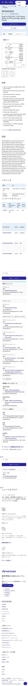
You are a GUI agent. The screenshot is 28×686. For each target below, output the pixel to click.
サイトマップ (21, 680)
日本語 (3, 674)
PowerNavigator (5, 642)
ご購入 (14, 28)
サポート (4, 523)
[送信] (16, 5)
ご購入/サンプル (5, 657)
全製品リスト (4, 6)
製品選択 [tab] (10, 34)
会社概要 (4, 604)
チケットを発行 (6, 560)
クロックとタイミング (12, 6)
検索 (20, 2)
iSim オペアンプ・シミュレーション (10, 638)
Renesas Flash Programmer (8, 633)
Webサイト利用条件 (6, 678)
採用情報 (4, 606)
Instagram (7, 594)
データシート (14, 24)
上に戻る (25, 684)
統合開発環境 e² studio (7, 628)
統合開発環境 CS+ (6, 630)
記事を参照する (6, 542)
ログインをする (8, 585)
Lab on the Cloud (6, 645)
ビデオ (3, 621)
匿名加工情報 (5, 680)
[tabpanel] (14, 537)
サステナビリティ (6, 613)
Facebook (7, 592)
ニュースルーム (5, 611)
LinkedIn (7, 596)
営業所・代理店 (5, 662)
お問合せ (4, 616)
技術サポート (5, 655)
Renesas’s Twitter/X (10, 590)
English (3, 669)
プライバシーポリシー (17, 678)
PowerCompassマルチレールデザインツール (12, 640)
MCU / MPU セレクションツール (9, 635)
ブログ (3, 618)
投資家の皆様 (5, 609)
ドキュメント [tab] (19, 34)
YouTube (7, 589)
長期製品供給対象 (14, 14)
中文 (3, 672)
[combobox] (20, 5)
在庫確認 (4, 659)
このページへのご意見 (7, 682)
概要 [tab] (4, 34)
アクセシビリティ (13, 680)
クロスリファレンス (6, 647)
